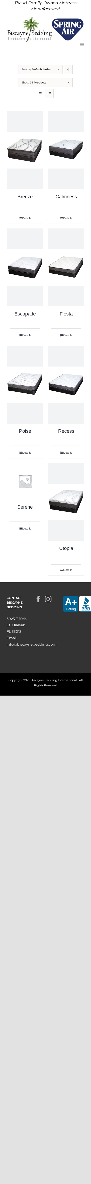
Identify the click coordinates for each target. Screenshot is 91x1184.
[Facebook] (38, 599)
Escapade (25, 314)
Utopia (66, 548)
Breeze (25, 196)
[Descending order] (68, 69)
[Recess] (66, 385)
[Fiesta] (66, 267)
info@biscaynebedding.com (32, 644)
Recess (66, 431)
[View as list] (49, 93)
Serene (25, 507)
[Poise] (25, 385)
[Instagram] (48, 599)
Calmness (66, 196)
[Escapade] (25, 267)
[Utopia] (66, 502)
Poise (25, 431)
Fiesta (66, 314)
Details (26, 218)
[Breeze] (25, 150)
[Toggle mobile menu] (82, 44)
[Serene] (25, 481)
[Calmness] (66, 150)
